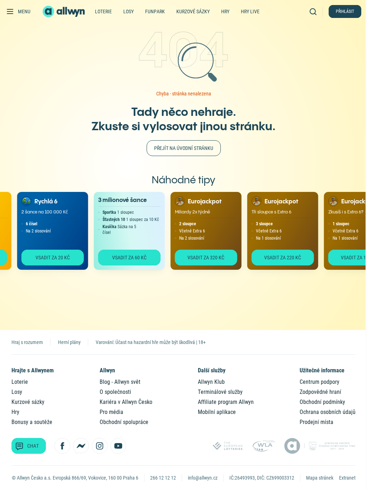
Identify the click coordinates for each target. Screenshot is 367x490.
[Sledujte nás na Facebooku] (62, 446)
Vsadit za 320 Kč (200, 257)
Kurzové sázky (193, 11)
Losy (128, 11)
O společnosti (115, 391)
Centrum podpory (319, 381)
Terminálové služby (220, 391)
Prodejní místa (316, 422)
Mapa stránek (319, 478)
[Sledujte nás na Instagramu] (100, 446)
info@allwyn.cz (203, 478)
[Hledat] (314, 11)
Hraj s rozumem (27, 342)
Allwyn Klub (211, 381)
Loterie (103, 11)
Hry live (250, 11)
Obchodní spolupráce (124, 422)
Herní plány (69, 342)
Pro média (111, 412)
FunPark (155, 11)
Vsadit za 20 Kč (46, 257)
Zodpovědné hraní (320, 391)
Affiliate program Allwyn (226, 402)
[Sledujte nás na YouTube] (118, 446)
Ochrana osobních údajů (328, 412)
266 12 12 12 (163, 478)
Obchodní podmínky (322, 402)
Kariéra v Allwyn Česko (126, 402)
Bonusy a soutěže (31, 422)
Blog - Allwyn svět (120, 381)
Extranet (347, 478)
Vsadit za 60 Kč (123, 257)
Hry (225, 11)
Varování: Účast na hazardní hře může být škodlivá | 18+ (151, 342)
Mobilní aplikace (217, 412)
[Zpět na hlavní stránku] (64, 11)
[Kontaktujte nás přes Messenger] (81, 446)
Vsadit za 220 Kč (276, 257)
